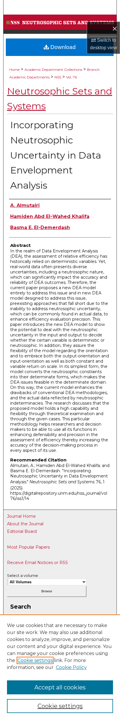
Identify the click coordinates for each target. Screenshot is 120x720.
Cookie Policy (71, 667)
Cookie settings (35, 660)
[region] (60, 667)
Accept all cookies (60, 687)
